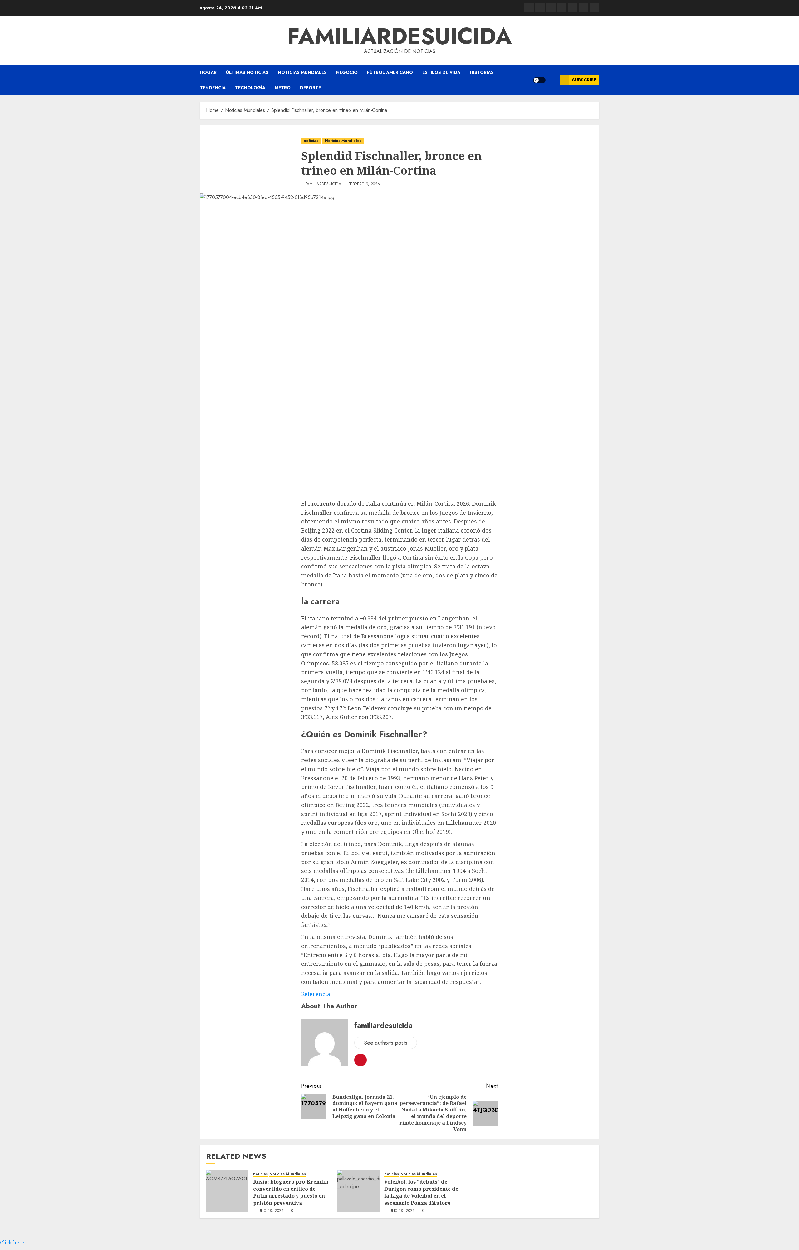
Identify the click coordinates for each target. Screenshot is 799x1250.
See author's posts (385, 1043)
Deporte (310, 88)
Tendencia (213, 88)
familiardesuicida (399, 36)
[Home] (551, 7)
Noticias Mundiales (302, 72)
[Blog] (529, 7)
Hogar (208, 72)
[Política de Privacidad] (561, 7)
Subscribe (584, 80)
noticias (311, 140)
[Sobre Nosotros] (583, 7)
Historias (482, 72)
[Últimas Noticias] (594, 7)
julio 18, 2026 (270, 1211)
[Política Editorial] (572, 7)
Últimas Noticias (247, 72)
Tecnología (250, 88)
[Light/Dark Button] (539, 80)
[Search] (552, 80)
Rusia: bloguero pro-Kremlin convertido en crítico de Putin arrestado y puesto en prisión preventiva (290, 1192)
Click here (12, 1242)
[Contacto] (540, 7)
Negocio (347, 72)
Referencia (315, 994)
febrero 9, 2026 (364, 184)
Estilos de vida (441, 72)
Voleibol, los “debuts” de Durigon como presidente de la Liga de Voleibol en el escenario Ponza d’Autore (421, 1192)
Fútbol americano (390, 72)
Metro (283, 88)
